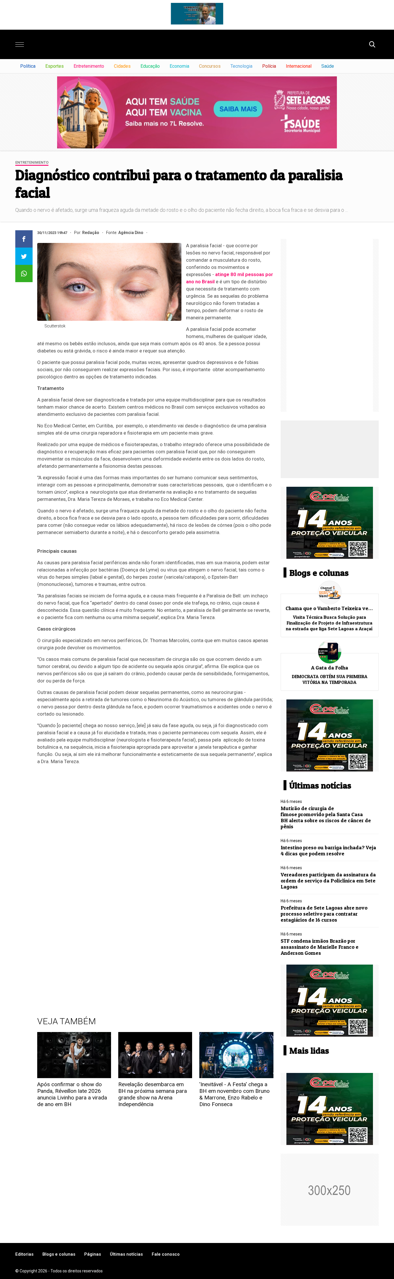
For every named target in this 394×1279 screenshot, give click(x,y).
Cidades (122, 66)
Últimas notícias (126, 1254)
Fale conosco (166, 1254)
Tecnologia (241, 66)
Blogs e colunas (58, 1254)
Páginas (92, 1254)
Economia (179, 66)
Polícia (269, 66)
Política (27, 66)
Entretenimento (89, 66)
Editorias (24, 1254)
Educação (150, 66)
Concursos (210, 66)
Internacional (299, 66)
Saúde (327, 66)
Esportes (54, 66)
